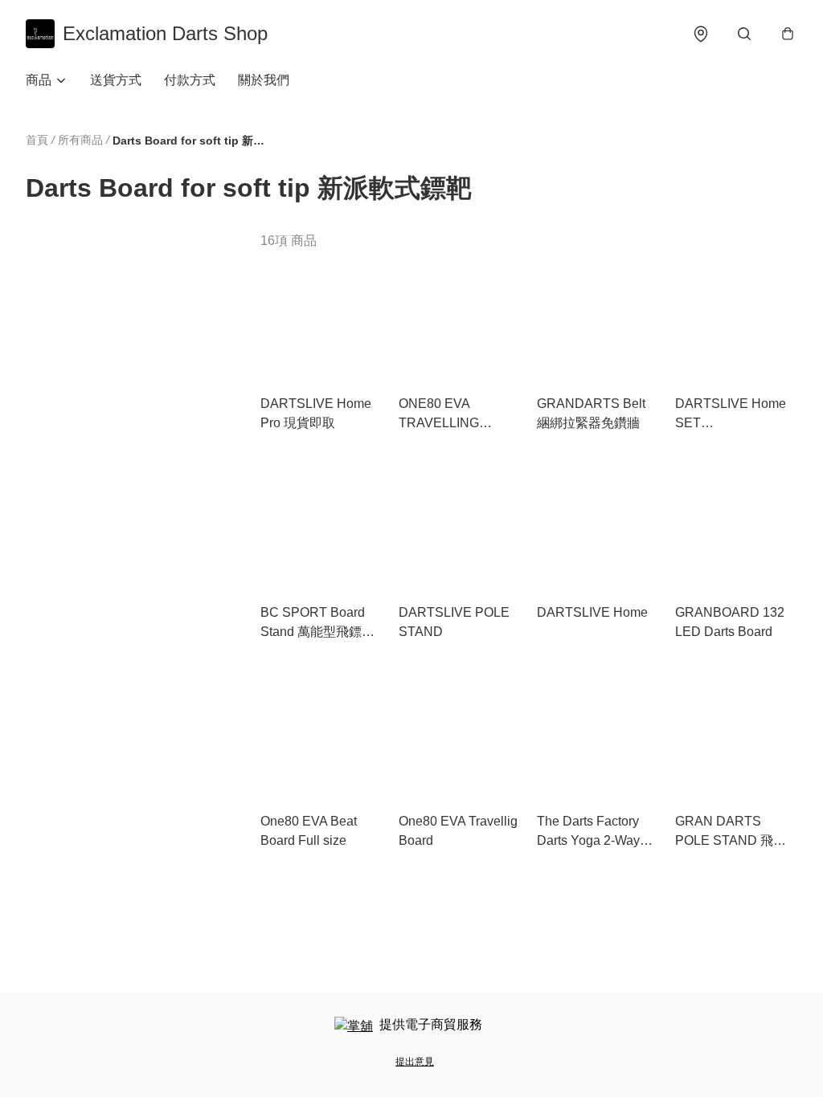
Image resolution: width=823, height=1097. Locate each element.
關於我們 (263, 80)
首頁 (37, 139)
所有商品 (80, 139)
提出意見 (414, 1061)
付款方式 (189, 80)
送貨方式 (115, 80)
